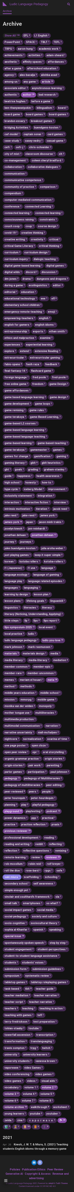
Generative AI (14, 1173)
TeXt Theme (62, 1183)
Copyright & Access (38, 1173)
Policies (15, 1169)
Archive (7, 11)
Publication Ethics (33, 1169)
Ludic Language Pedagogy (28, 4)
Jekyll (51, 1183)
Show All (11, 35)
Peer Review (55, 1169)
